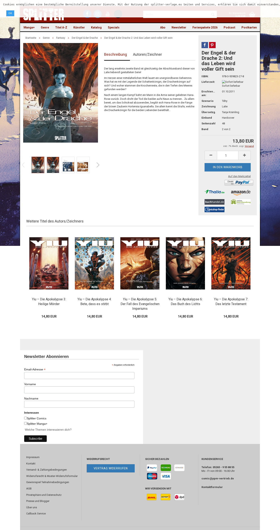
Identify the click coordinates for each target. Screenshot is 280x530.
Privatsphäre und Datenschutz (43, 494)
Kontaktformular (212, 487)
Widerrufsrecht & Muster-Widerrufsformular (52, 476)
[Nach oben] (269, 524)
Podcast (229, 27)
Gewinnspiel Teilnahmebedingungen (47, 482)
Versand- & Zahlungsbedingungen (46, 469)
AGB (29, 488)
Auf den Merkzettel (239, 176)
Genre (45, 27)
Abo (162, 27)
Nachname (31, 398)
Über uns (31, 507)
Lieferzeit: (208, 81)
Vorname (30, 384)
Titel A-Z (61, 27)
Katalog (96, 27)
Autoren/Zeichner (147, 54)
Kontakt (30, 463)
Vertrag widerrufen (111, 468)
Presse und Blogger (37, 501)
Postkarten (249, 27)
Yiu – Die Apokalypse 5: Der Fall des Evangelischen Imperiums (140, 304)
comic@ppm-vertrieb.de (217, 478)
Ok (10, 13)
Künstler (79, 27)
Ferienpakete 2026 (204, 27)
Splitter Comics (36, 418)
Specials (114, 27)
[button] (204, 45)
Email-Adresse (35, 369)
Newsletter (179, 27)
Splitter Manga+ (37, 423)
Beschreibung (115, 54)
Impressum (33, 457)
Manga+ (29, 27)
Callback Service (36, 513)
